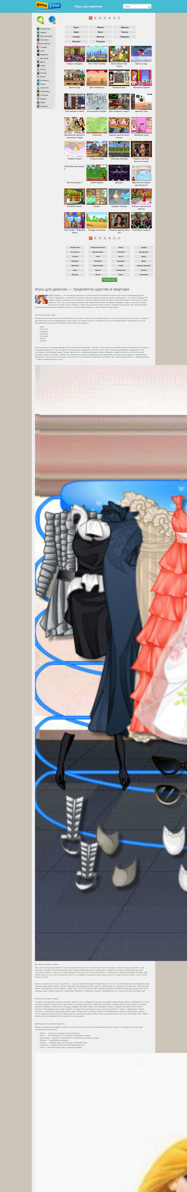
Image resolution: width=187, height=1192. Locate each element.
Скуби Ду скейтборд (119, 159)
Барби (76, 32)
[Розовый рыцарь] (96, 149)
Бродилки (44, 55)
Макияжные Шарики (141, 87)
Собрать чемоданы (75, 64)
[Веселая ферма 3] (74, 173)
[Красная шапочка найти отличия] (119, 125)
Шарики (43, 99)
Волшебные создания (141, 230)
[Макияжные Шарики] (141, 78)
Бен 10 (121, 256)
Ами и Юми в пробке (97, 64)
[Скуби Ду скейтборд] (119, 149)
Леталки (43, 73)
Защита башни (98, 265)
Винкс (100, 32)
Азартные (44, 106)
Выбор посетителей (98, 247)
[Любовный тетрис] (141, 125)
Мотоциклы (44, 80)
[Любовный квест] (119, 78)
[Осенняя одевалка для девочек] (141, 196)
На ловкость (75, 252)
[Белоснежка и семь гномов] (119, 54)
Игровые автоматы (143, 265)
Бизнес (43, 77)
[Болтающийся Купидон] (96, 101)
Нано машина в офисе (74, 111)
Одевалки (125, 27)
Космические (120, 270)
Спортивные (45, 91)
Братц (76, 27)
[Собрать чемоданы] (74, 54)
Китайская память (74, 206)
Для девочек (45, 43)
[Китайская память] (74, 196)
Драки (42, 62)
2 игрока (43, 47)
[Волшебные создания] (141, 220)
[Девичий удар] (74, 78)
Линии (121, 275)
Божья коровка (97, 182)
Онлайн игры (45, 29)
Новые (121, 247)
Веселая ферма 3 (74, 182)
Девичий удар (74, 87)
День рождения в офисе (119, 111)
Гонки (42, 51)
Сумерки (76, 37)
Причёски (76, 41)
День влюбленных (96, 87)
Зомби (42, 66)
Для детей (44, 58)
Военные (75, 275)
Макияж (100, 27)
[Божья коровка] (96, 173)
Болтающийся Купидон (97, 111)
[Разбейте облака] (74, 149)
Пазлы (42, 84)
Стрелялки (44, 40)
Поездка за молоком (96, 230)
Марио (42, 102)
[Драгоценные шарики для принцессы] (141, 173)
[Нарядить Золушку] (119, 196)
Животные (75, 265)
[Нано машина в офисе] (74, 101)
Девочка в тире (141, 111)
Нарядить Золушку (119, 206)
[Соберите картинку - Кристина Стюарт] (141, 149)
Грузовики (98, 261)
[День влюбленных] (96, 78)
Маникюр (100, 37)
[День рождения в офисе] (119, 101)
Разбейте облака (75, 159)
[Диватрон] (119, 173)
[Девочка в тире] (141, 101)
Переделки (124, 37)
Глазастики (97, 135)
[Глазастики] (96, 125)
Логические (144, 275)
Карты (75, 270)
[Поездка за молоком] (96, 220)
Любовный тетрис (141, 135)
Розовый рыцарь (97, 159)
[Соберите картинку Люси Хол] (119, 220)
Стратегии (44, 95)
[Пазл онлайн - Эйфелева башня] (74, 220)
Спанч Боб (44, 88)
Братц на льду (141, 64)
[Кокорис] (96, 196)
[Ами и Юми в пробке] (96, 54)
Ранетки (124, 32)
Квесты (43, 69)
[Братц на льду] (141, 54)
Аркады (43, 32)
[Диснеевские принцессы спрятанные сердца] (74, 125)
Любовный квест (119, 87)
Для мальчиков (46, 36)
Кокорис (97, 206)
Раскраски (100, 41)
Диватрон (119, 182)
